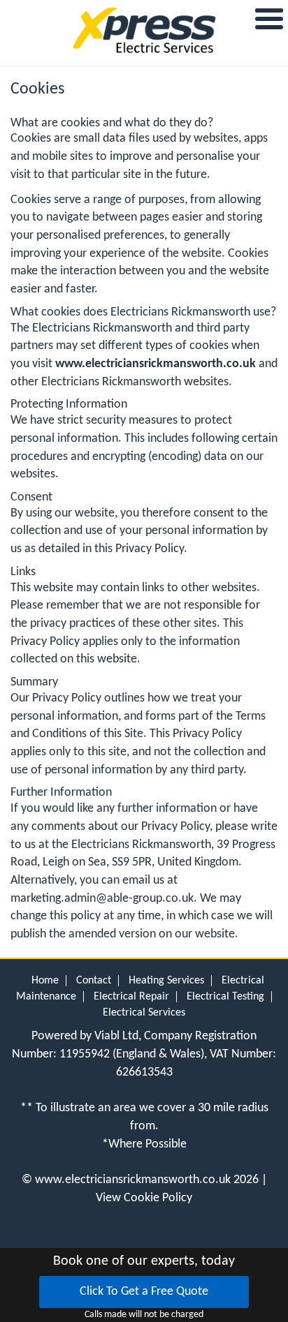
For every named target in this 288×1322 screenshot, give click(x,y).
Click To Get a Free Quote (144, 1291)
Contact (93, 980)
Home (45, 980)
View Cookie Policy (144, 1198)
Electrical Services (144, 1012)
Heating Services (166, 980)
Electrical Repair (131, 996)
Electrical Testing (225, 996)
